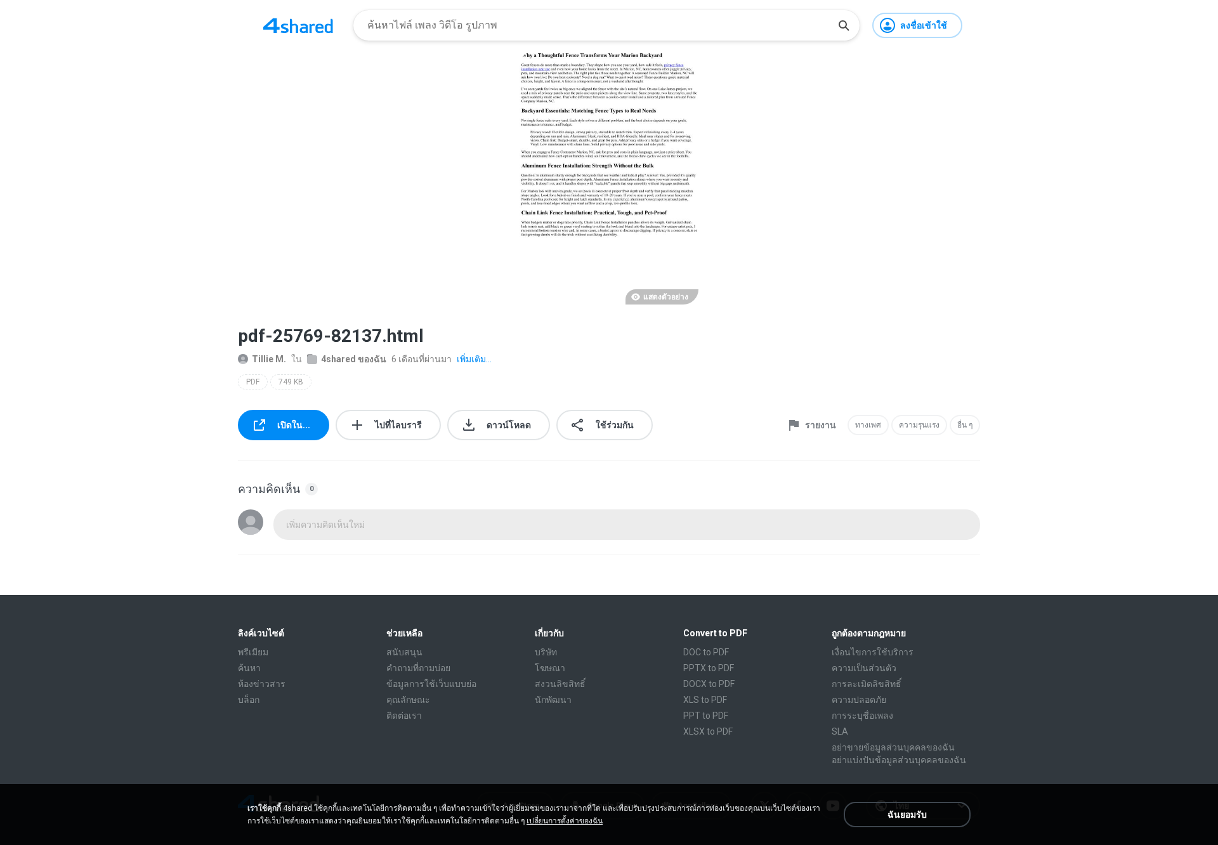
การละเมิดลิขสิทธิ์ (866, 684)
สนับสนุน (404, 652)
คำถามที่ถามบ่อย (418, 668)
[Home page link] (298, 25)
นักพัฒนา (553, 700)
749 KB (290, 381)
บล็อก (248, 700)
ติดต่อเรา (404, 716)
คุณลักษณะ (408, 700)
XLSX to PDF (708, 731)
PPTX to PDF (708, 668)
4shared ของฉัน (353, 359)
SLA (840, 731)
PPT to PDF (705, 716)
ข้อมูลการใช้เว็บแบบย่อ (431, 684)
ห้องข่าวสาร (261, 684)
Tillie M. (269, 359)
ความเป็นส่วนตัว (864, 668)
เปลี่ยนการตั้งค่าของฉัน (565, 820)
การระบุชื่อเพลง (862, 716)
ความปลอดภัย (859, 700)
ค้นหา (249, 668)
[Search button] (843, 25)
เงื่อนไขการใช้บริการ (873, 652)
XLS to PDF (705, 700)
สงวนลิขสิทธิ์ (560, 684)
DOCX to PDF (709, 684)
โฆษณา (550, 668)
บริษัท (546, 652)
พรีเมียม (253, 652)
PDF (252, 381)
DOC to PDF (706, 652)
